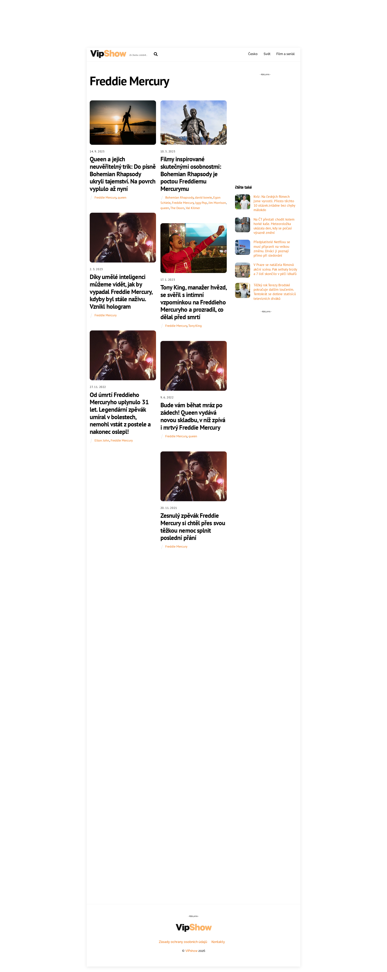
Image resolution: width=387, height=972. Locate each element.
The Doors (177, 208)
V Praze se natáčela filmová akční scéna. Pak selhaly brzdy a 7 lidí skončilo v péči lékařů (275, 269)
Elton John (102, 440)
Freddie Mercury (105, 197)
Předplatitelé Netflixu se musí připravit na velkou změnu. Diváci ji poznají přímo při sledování (272, 249)
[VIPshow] (108, 56)
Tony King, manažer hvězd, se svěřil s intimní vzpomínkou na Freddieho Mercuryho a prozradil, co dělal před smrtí (193, 302)
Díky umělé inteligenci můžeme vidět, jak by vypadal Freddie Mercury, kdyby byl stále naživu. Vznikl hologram (121, 291)
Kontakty (218, 942)
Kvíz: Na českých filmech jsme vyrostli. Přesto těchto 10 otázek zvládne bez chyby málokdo (274, 203)
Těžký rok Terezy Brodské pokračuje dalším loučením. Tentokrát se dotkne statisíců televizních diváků (275, 292)
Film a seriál (285, 54)
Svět (267, 54)
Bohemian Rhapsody (179, 197)
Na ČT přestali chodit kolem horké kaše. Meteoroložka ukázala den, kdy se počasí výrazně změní (274, 226)
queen (122, 197)
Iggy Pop (201, 203)
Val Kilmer (193, 208)
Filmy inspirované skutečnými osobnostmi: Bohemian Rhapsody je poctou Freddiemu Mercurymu (190, 174)
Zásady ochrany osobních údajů (183, 942)
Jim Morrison (217, 203)
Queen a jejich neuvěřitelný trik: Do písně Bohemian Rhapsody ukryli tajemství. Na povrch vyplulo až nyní (123, 174)
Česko (253, 54)
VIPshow (191, 950)
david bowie (203, 197)
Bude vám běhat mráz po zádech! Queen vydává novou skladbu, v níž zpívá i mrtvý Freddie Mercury (192, 416)
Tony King (195, 326)
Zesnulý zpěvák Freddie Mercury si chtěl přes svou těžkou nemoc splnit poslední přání (192, 527)
